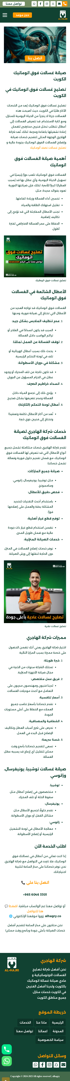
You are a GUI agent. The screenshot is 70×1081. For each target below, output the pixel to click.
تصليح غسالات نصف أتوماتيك (48, 147)
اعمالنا (42, 1031)
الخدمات (25, 1022)
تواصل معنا (24, 1031)
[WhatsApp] (34, 3)
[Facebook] (40, 3)
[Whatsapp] (7, 1061)
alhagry (56, 1076)
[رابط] (66, 3)
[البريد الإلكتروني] (59, 3)
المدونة (58, 1031)
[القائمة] (5, 15)
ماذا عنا (41, 1022)
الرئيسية (57, 1022)
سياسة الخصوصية (50, 1040)
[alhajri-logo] (62, 15)
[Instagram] (46, 3)
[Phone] (7, 1049)
